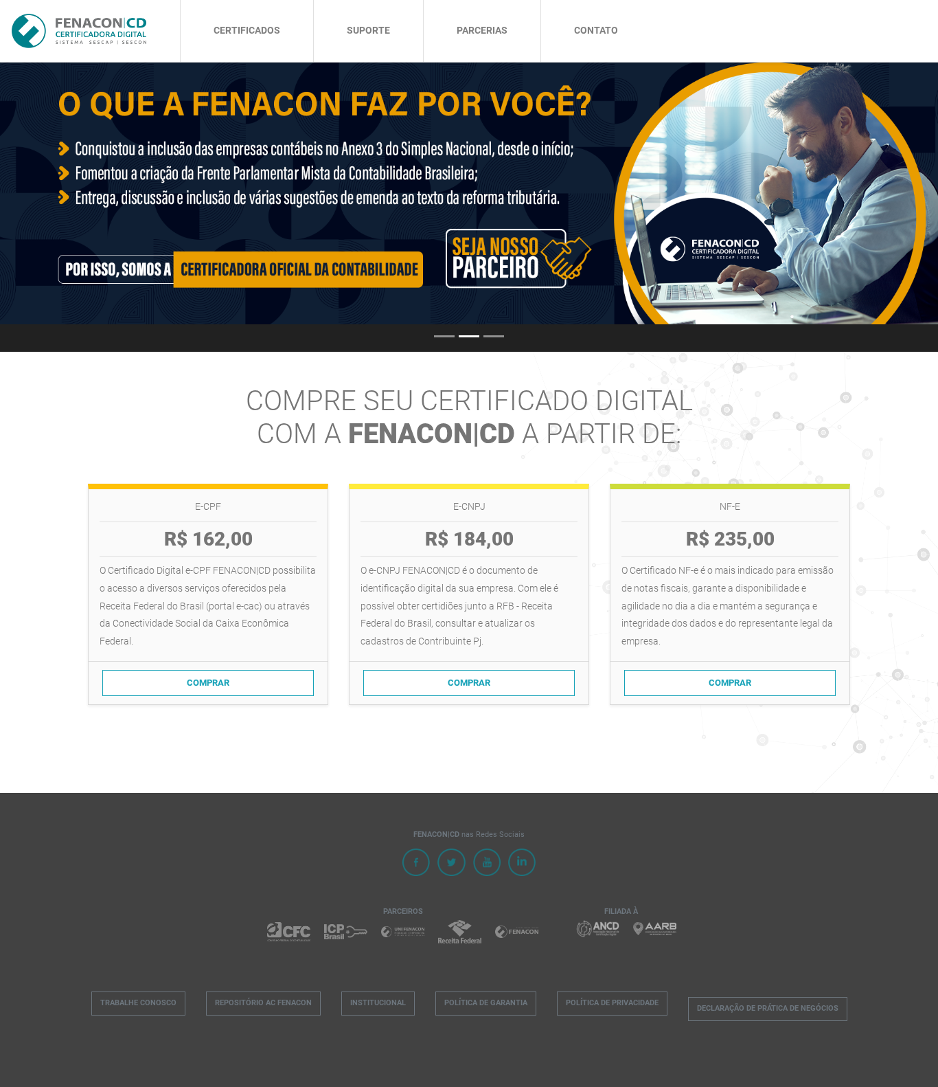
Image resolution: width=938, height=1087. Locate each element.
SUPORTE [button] (368, 30)
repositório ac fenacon (263, 1002)
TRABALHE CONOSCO (138, 1002)
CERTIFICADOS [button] (247, 30)
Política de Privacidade (612, 1002)
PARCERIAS (482, 30)
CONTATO (596, 30)
